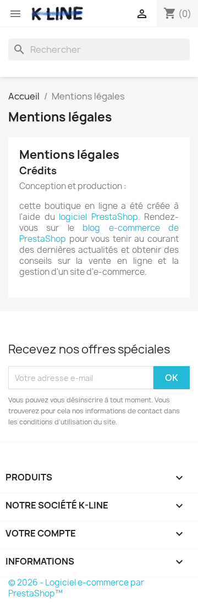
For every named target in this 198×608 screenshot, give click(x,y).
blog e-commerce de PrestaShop (99, 233)
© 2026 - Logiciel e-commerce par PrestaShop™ (76, 588)
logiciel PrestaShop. (101, 217)
